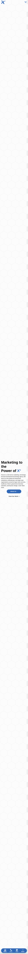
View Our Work (13, 496)
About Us (13, 491)
